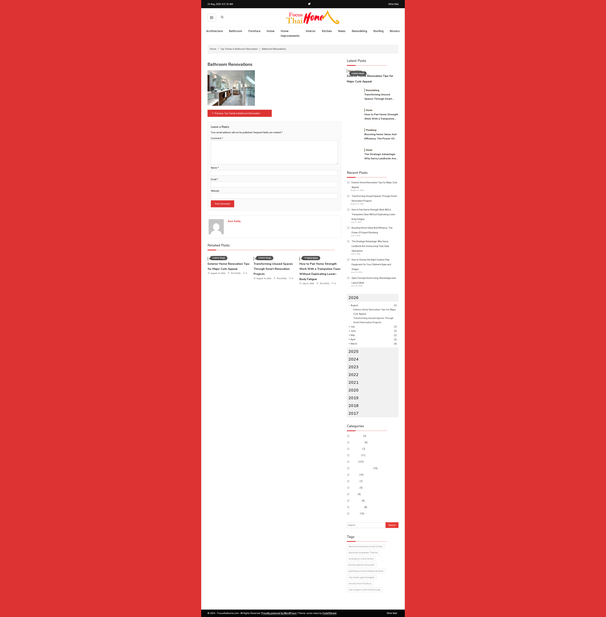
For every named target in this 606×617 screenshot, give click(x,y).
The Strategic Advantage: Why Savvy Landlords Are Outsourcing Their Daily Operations (380, 157)
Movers (395, 31)
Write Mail (393, 4)
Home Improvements (290, 33)
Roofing (378, 31)
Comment (217, 138)
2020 (353, 390)
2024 (353, 359)
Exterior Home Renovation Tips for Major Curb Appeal (374, 185)
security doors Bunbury (360, 583)
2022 (353, 374)
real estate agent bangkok (362, 577)
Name (215, 167)
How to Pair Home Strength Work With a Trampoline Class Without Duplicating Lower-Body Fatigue (381, 117)
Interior (311, 31)
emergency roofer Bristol (361, 558)
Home (270, 31)
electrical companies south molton (366, 546)
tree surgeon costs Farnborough (364, 589)
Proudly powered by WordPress (279, 613)
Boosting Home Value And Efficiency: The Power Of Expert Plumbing (380, 137)
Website (215, 190)
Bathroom (235, 31)
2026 (353, 297)
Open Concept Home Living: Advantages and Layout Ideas (374, 280)
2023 (353, 367)
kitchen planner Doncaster (362, 565)
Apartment (357, 436)
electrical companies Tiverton (363, 552)
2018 (353, 405)
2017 (353, 413)
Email (214, 179)
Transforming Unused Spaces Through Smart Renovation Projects (273, 269)
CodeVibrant (329, 613)
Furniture (254, 31)
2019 (353, 398)
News (341, 31)
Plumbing (371, 130)
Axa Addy (234, 221)
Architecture (214, 31)
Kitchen (327, 31)
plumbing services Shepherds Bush (366, 571)
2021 (353, 382)
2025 (353, 351)
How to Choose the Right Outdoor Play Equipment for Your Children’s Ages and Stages (371, 264)
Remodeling (359, 31)
